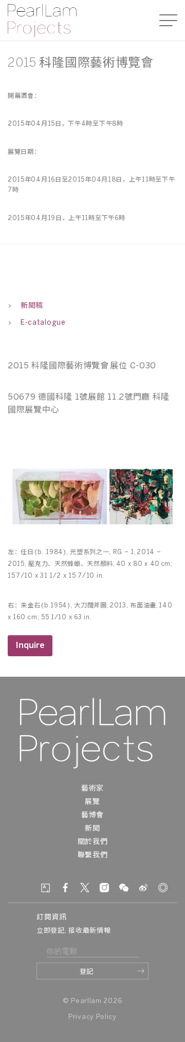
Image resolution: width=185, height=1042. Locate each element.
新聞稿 (32, 306)
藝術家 (92, 788)
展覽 (92, 802)
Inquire (30, 646)
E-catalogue (43, 323)
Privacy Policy (92, 1017)
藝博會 (92, 815)
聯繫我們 (93, 855)
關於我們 (93, 842)
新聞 (92, 828)
